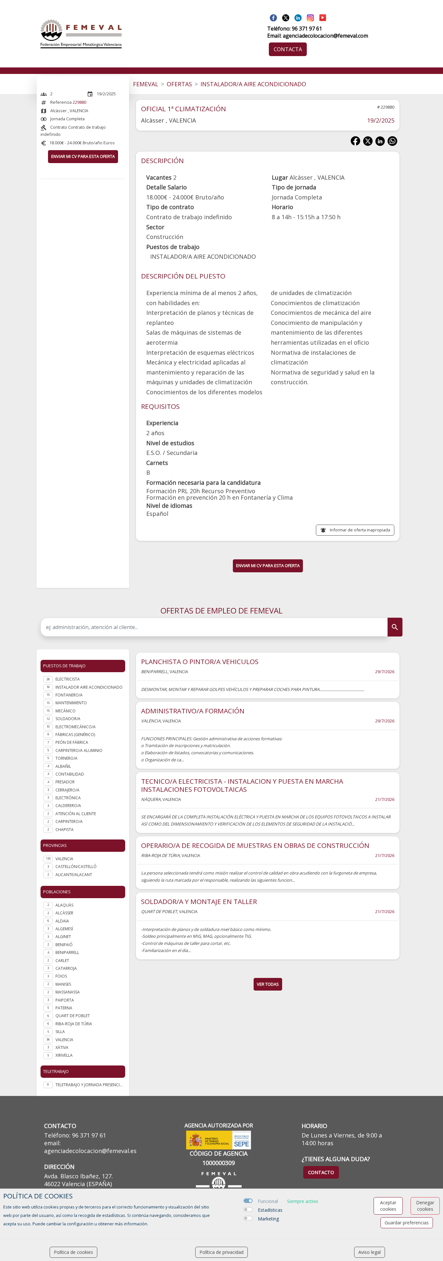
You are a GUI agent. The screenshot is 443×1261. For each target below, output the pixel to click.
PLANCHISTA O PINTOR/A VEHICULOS (199, 661)
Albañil (63, 766)
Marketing (268, 1219)
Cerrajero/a (67, 790)
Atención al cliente (75, 813)
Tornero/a (66, 758)
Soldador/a (67, 718)
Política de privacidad (221, 1252)
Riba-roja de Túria (73, 1024)
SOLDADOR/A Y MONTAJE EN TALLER (199, 901)
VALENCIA (64, 859)
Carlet (62, 960)
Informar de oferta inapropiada (360, 530)
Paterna (63, 1008)
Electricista (67, 679)
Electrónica (68, 798)
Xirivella (64, 1055)
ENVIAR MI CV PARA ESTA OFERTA (83, 156)
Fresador (65, 782)
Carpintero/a (69, 821)
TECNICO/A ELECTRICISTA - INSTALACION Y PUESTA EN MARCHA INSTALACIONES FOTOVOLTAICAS (242, 785)
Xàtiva (61, 1047)
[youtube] (322, 17)
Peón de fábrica (71, 742)
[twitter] (285, 17)
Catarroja (66, 968)
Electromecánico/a (75, 727)
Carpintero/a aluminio (78, 750)
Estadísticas (270, 1210)
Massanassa (67, 992)
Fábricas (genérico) (75, 734)
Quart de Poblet (72, 1015)
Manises (63, 984)
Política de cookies (73, 1252)
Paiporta (64, 1000)
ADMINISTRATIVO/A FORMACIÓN (193, 710)
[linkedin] (298, 17)
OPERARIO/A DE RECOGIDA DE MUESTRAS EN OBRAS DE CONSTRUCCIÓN (255, 845)
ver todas (268, 984)
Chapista (64, 829)
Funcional (268, 1201)
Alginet (63, 936)
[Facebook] (273, 17)
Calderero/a (68, 805)
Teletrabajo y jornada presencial (89, 1085)
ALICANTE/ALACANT (73, 874)
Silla (60, 1031)
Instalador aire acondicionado (89, 687)
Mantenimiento (71, 703)
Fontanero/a (69, 695)
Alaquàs (64, 905)
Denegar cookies (425, 1205)
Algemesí (64, 929)
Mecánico (65, 711)
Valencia (64, 1039)
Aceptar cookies (388, 1205)
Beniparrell (67, 952)
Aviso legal (369, 1252)
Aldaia (62, 921)
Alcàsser (64, 913)
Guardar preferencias (407, 1222)
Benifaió (64, 944)
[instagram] (310, 17)
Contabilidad (69, 774)
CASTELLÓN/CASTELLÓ (76, 866)
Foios (61, 976)
